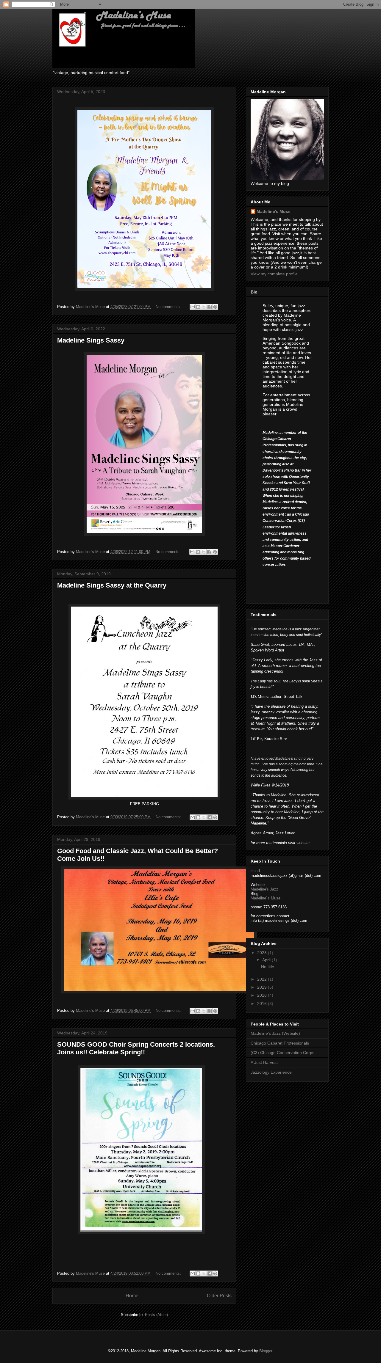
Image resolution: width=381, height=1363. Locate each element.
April (267, 959)
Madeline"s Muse (265, 898)
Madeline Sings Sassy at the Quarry (111, 585)
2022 (262, 979)
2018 (262, 995)
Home (132, 1295)
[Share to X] (204, 307)
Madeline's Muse (274, 211)
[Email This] (193, 307)
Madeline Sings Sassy (90, 340)
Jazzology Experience (271, 1072)
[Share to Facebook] (210, 307)
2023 (262, 952)
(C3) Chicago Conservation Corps (282, 1052)
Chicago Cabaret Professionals (280, 1043)
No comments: (169, 306)
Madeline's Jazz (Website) (275, 1033)
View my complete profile (274, 273)
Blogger (265, 1351)
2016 (262, 1003)
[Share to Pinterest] (215, 307)
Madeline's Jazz (264, 889)
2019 (262, 987)
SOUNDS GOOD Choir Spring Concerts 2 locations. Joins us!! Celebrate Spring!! (136, 1048)
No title (267, 966)
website (303, 843)
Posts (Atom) (156, 1314)
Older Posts (219, 1295)
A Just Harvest (264, 1062)
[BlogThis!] (198, 307)
